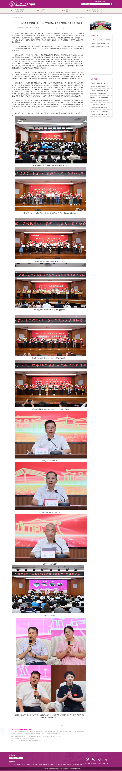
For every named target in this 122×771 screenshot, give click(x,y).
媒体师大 (22, 12)
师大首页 (97, 1)
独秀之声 (94, 12)
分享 (67, 28)
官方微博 (99, 10)
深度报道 (42, 10)
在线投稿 (102, 1)
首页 (19, 17)
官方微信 (99, 12)
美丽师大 (68, 12)
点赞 (57, 28)
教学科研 (22, 10)
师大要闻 (17, 10)
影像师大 (68, 10)
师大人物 (42, 12)
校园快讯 (17, 12)
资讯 (22, 17)
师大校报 (94, 10)
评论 (62, 28)
